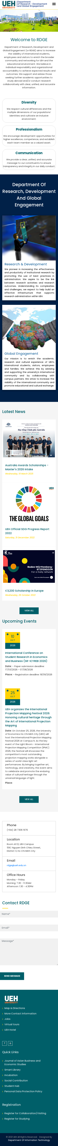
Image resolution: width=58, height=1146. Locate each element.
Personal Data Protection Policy (23, 1091)
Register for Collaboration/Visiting (25, 1113)
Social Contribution (16, 1080)
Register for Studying (17, 1119)
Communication (29, 153)
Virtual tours (11, 1024)
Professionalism (29, 129)
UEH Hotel (10, 1030)
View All (29, 611)
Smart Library (12, 1070)
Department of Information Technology (29, 1140)
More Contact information (20, 1013)
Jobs (7, 1019)
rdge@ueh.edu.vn (16, 865)
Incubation (11, 1075)
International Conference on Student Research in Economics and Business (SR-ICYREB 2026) (26, 657)
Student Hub (11, 1086)
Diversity (29, 102)
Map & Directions (14, 1008)
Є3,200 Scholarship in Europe (24, 591)
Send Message (12, 976)
